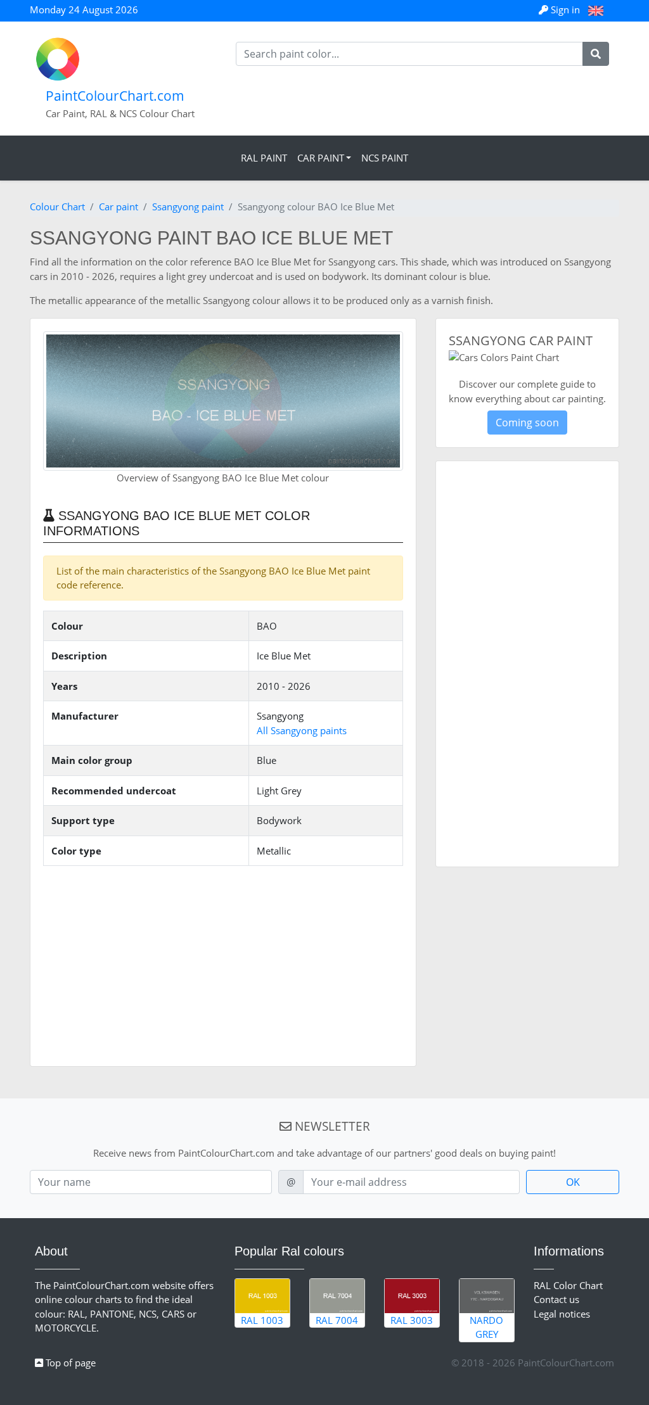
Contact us (556, 1299)
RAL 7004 (337, 1320)
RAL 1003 (262, 1320)
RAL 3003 (411, 1320)
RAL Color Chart (568, 1285)
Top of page (69, 1362)
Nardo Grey (486, 1327)
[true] (595, 54)
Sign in (565, 9)
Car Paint (320, 157)
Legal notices (562, 1313)
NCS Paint (384, 157)
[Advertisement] (223, 964)
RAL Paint (264, 157)
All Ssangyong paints (302, 730)
